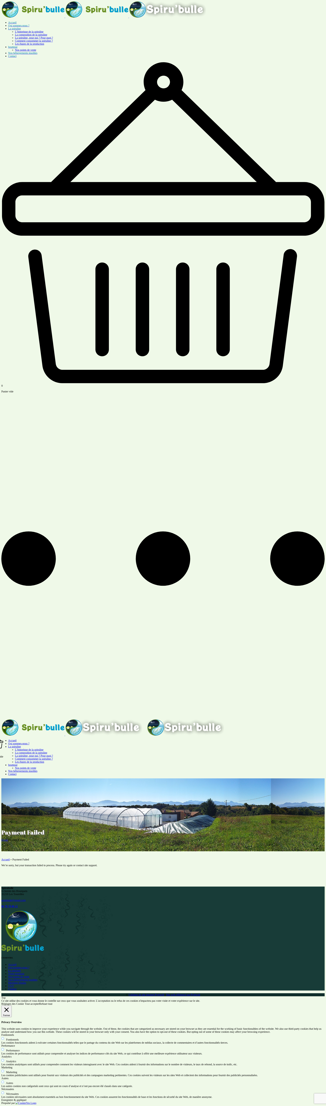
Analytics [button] (6, 1056)
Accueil (5, 859)
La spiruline (14, 970)
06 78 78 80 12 (9, 906)
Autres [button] (4, 1078)
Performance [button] (8, 1045)
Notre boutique (16, 973)
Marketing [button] (6, 1067)
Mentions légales (17, 982)
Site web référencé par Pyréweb (183, 994)
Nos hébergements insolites (22, 979)
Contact (12, 988)
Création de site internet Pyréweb (146, 994)
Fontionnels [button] (7, 1034)
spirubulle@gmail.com (13, 900)
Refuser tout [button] (45, 1003)
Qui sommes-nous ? (18, 967)
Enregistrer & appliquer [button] (13, 1100)
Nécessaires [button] (7, 1089)
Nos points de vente (18, 976)
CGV (11, 985)
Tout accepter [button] (32, 1003)
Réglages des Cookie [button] (12, 1003)
